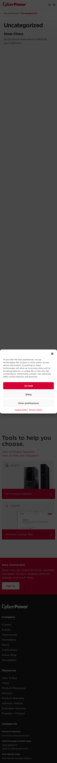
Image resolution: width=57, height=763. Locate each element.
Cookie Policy (21, 409)
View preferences (28, 403)
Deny (28, 394)
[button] (52, 353)
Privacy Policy (35, 409)
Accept (28, 385)
